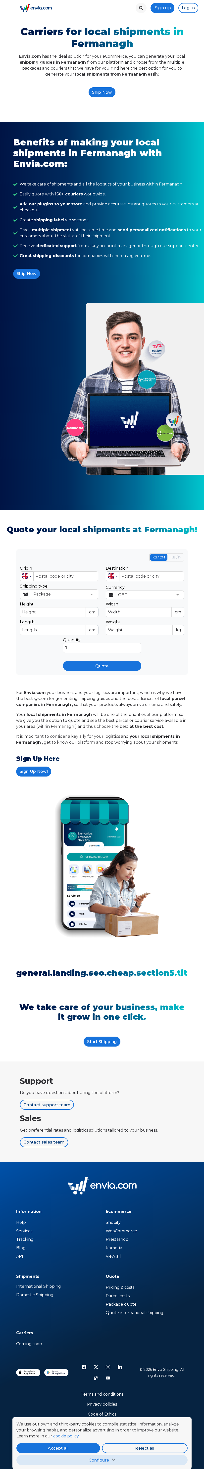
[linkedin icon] (119, 1367)
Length (57, 626)
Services (24, 1231)
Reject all (144, 1448)
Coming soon (29, 1343)
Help (21, 1222)
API (19, 1256)
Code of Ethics (102, 1414)
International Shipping (38, 1286)
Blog (21, 1247)
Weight (143, 626)
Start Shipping (102, 1041)
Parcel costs (118, 1295)
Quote (102, 666)
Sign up (163, 7)
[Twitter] (96, 1367)
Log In (188, 7)
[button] (27, 576)
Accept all (58, 1448)
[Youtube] (107, 1378)
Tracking (25, 1239)
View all (113, 1256)
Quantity (72, 640)
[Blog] (96, 1378)
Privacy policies (102, 1404)
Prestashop (117, 1239)
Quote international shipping (134, 1312)
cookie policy (66, 1436)
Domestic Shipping (34, 1294)
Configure (99, 1460)
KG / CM (159, 557)
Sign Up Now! (34, 771)
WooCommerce (121, 1231)
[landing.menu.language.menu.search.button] (141, 8)
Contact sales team (44, 1142)
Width (143, 608)
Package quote (121, 1304)
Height (57, 608)
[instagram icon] (107, 1367)
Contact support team (46, 1104)
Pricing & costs (120, 1287)
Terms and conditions (102, 1394)
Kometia (114, 1247)
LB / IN (176, 557)
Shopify (113, 1222)
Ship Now (102, 92)
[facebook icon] (84, 1367)
